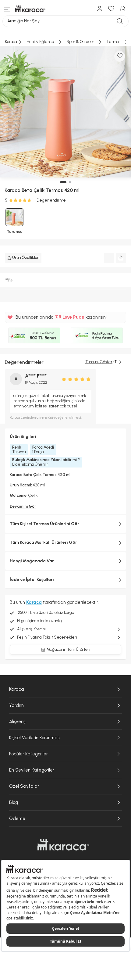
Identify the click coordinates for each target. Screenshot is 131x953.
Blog (13, 802)
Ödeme (17, 818)
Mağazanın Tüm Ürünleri (68, 649)
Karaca (16, 689)
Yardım (16, 705)
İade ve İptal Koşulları (32, 579)
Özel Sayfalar (24, 786)
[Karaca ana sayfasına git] (63, 845)
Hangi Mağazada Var (32, 561)
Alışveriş (17, 721)
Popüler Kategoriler (28, 754)
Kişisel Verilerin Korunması (34, 737)
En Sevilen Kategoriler (31, 770)
